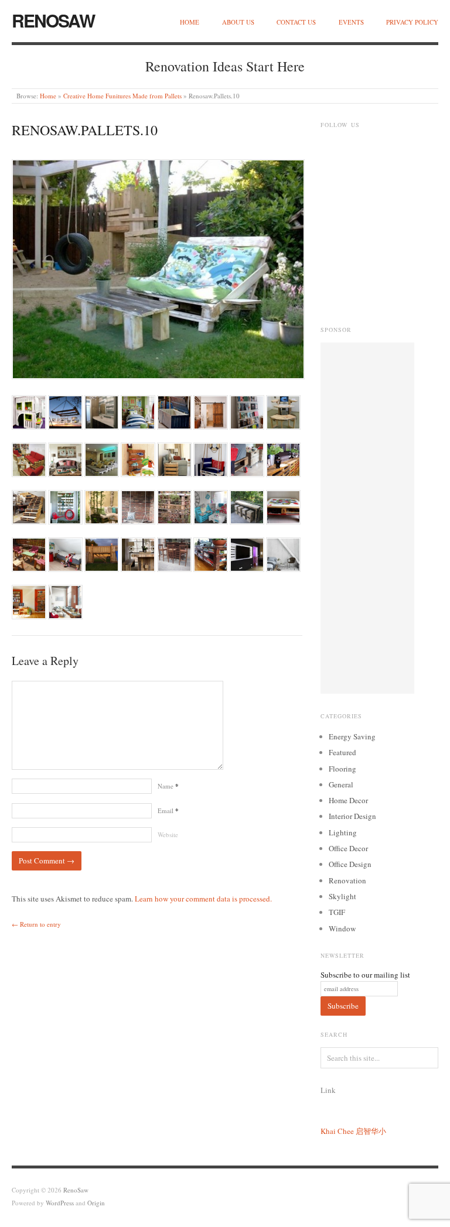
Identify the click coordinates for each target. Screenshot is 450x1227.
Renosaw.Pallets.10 (85, 130)
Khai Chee (337, 1131)
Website (168, 834)
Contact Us (296, 22)
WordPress (60, 1202)
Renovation (347, 880)
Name (168, 786)
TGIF (337, 912)
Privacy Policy (412, 22)
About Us (238, 22)
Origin (96, 1202)
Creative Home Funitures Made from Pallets (122, 95)
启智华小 (371, 1131)
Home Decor (348, 800)
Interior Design (352, 816)
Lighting (343, 832)
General (341, 784)
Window (342, 928)
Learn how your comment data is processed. (203, 898)
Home (189, 22)
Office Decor (348, 848)
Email (168, 810)
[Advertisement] (367, 518)
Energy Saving (352, 736)
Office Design (350, 864)
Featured (342, 752)
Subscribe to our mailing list (365, 974)
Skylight (342, 896)
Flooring (342, 768)
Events (351, 22)
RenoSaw (53, 20)
